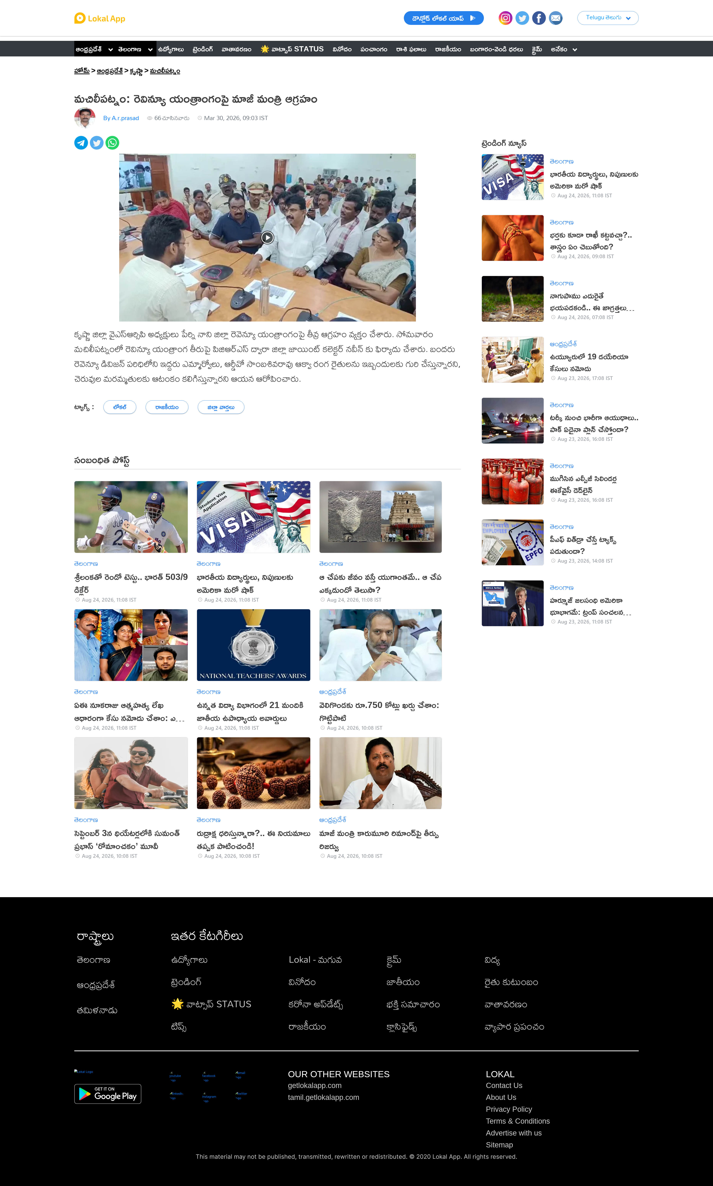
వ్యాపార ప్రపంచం (515, 1025)
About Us (501, 1097)
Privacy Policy (509, 1109)
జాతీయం (403, 981)
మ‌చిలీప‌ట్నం (165, 70)
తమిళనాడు (97, 1009)
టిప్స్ (178, 1025)
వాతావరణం (506, 1003)
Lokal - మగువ (315, 959)
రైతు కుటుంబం (511, 981)
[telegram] (82, 145)
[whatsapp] (113, 145)
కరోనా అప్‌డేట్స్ (316, 1003)
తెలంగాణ (129, 49)
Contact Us (504, 1085)
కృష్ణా (136, 70)
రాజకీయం (307, 1025)
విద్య (492, 959)
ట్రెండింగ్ (186, 981)
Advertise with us (514, 1133)
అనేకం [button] (559, 49)
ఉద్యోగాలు (189, 959)
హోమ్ (82, 70)
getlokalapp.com (315, 1085)
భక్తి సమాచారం (413, 1003)
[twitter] (97, 145)
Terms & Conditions (518, 1121)
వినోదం (302, 981)
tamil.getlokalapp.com (323, 1097)
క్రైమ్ (394, 959)
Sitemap (499, 1145)
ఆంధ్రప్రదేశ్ (89, 49)
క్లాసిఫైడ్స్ (402, 1025)
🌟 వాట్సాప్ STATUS (211, 1003)
